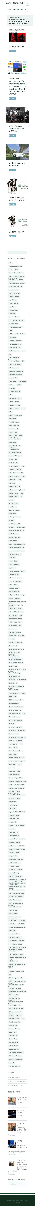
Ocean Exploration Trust (16, 757)
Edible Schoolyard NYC (16, 473)
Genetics (11, 520)
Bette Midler (13, 320)
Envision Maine (13, 493)
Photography (13, 778)
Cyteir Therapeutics (15, 415)
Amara (21, 273)
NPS (10, 747)
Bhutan (21, 320)
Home (8, 9)
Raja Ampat (12, 808)
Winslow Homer (14, 1049)
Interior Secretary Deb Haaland (15, 606)
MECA (16, 690)
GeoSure (11, 527)
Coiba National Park (15, 364)
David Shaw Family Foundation (14, 447)
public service (13, 805)
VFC (23, 1018)
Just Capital (12, 629)
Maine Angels (13, 646)
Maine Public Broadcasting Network (17, 670)
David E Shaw (13, 432)
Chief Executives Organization (13, 359)
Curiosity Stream (14, 408)
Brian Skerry (13, 337)
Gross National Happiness (17, 544)
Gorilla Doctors (13, 534)
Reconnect (12, 822)
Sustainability (13, 913)
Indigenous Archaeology (16, 595)
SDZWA (19, 869)
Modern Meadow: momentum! (17, 164)
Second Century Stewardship (13, 874)
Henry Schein (13, 561)
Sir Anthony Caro (18, 893)
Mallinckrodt (13, 683)
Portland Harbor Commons (17, 781)
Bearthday (12, 307)
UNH (10, 974)
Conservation (13, 378)
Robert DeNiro (13, 832)
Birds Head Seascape (15, 327)
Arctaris (20, 279)
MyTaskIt (11, 723)
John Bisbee (18, 622)
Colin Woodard (13, 368)
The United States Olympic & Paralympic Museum (17, 948)
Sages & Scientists (14, 842)
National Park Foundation (17, 730)
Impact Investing (14, 588)
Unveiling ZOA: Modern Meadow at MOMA (16, 128)
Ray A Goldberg (14, 815)
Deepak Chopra (14, 449)
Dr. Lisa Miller (13, 459)
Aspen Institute (13, 290)
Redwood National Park (16, 825)
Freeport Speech (14, 510)
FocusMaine (12, 507)
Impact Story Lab (14, 591)
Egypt (19, 479)
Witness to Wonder (15, 1056)
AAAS (10, 262)
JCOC (10, 622)
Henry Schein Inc (14, 564)
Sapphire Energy (14, 852)
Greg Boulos (13, 540)
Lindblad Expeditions (15, 642)
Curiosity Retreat (14, 405)
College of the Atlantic (16, 371)
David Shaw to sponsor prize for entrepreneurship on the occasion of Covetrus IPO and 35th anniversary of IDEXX (17, 86)
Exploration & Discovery (15, 1081)
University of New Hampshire (14, 996)
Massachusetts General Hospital (16, 687)
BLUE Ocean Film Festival (17, 334)
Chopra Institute (14, 361)
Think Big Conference (16, 954)
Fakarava (11, 500)
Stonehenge (13, 910)
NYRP (15, 747)
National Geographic (15, 727)
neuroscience (13, 744)
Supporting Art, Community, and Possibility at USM (22, 1128)
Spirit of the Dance (15, 900)
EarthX (19, 469)
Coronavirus (12, 381)
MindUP (22, 693)
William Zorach (13, 1046)
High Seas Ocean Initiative (17, 571)
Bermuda (12, 313)
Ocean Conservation (15, 751)
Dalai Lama (12, 418)
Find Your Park (13, 503)
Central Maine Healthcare (17, 351)
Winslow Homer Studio (16, 1052)
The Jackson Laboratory (16, 940)
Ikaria (16, 585)
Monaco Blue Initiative (16, 707)
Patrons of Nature (14, 771)
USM (19, 1005)
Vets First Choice (14, 1018)
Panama (11, 768)
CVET (23, 408)
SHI (10, 893)
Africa (10, 269)
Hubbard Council (14, 574)
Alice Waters (13, 273)
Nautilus (11, 740)
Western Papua (13, 1042)
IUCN (10, 612)
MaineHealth (21, 679)
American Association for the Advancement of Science (16, 278)
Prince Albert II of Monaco (17, 795)
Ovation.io (12, 764)
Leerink (11, 639)
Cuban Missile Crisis (15, 398)
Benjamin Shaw (14, 310)
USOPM (11, 1015)
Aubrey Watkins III (14, 293)
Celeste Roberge (14, 347)
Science (11, 866)
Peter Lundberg (14, 774)
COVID (19, 385)
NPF (21, 744)
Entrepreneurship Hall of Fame (16, 491)
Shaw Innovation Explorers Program (17, 887)
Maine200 (12, 679)
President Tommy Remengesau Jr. (14, 792)
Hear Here (12, 557)
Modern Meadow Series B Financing (17, 198)
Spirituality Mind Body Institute (15, 904)
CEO (10, 354)
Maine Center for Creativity (14, 653)
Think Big (12, 951)
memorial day (13, 693)
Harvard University (15, 554)
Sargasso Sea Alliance (16, 859)
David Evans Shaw (14, 439)
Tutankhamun (13, 961)
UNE (10, 968)
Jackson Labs (13, 615)
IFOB (10, 585)
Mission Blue (13, 696)
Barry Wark (12, 300)
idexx (19, 578)
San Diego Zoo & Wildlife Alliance (16, 850)
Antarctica (12, 279)
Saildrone (21, 846)
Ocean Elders (13, 754)
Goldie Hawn (21, 527)
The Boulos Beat (14, 934)
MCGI (10, 690)
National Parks (13, 734)
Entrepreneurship (14, 486)
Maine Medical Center (16, 662)
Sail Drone (12, 846)
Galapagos (12, 513)
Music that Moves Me (15, 720)
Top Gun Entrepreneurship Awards (17, 959)
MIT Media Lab (13, 700)
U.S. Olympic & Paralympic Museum (16, 965)
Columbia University (15, 374)
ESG (22, 493)
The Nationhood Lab (15, 944)
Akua (16, 269)
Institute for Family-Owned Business (17, 603)
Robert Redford (14, 835)
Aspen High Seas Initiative (17, 283)
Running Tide (13, 839)
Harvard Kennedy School (17, 547)
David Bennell (13, 429)
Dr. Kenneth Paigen (15, 456)
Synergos (22, 920)
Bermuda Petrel (14, 317)
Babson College (14, 296)
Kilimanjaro (12, 635)
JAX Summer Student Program (15, 620)
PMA (20, 778)
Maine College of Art (15, 659)
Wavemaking (13, 1039)
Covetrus (11, 385)
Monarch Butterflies (15, 710)
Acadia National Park (15, 266)
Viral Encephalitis (14, 1022)
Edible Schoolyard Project (17, 476)
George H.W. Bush (14, 523)
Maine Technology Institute (14, 674)
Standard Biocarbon (15, 907)
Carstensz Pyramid (15, 344)
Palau (19, 764)
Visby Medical (13, 1025)
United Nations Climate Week (16, 986)
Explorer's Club (13, 496)
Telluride (12, 930)
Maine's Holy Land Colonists (14, 677)
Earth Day (12, 469)
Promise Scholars (14, 798)
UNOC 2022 (12, 1005)
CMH (22, 361)
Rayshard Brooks (14, 818)
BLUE (10, 330)
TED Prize (21, 923)
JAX (20, 615)
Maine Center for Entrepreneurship (14, 657)
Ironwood (12, 608)
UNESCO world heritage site (16, 972)
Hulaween (12, 578)
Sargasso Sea (13, 856)
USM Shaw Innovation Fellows (15, 1013)
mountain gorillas (14, 713)
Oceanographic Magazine (17, 761)
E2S (23, 466)
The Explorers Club (15, 937)
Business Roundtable (15, 340)
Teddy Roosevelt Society (17, 927)
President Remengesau (16, 788)
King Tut (21, 635)
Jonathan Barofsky (15, 625)
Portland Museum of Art (16, 784)
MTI (23, 713)
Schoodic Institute (14, 862)
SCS (17, 866)
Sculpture (12, 869)
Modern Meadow (16, 46)
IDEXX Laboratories (15, 581)
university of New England (17, 991)
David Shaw (12, 442)
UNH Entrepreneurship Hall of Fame (17, 982)
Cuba (10, 395)
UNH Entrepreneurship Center (15, 979)
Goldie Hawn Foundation (16, 530)
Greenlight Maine (14, 537)
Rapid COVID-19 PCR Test (17, 812)
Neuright (19, 740)
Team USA (12, 923)
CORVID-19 (22, 381)
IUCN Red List (18, 612)
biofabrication (13, 323)
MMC (21, 700)
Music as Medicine (14, 717)
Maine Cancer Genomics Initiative (16, 650)
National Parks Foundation (17, 737)
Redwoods (12, 829)
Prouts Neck (12, 801)
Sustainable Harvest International (15, 918)
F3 (21, 496)
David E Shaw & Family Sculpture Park (15, 437)
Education (12, 479)
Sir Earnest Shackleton (16, 896)
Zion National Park (14, 1066)
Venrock (18, 1015)
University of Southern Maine (15, 1003)
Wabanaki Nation (14, 1029)
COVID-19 (12, 388)
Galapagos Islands (14, 517)
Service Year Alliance (15, 876)
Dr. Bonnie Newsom (15, 452)
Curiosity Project (14, 401)
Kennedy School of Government (14, 633)
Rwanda (22, 839)
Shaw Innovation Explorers (17, 883)
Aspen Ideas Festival (15, 286)
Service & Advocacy (13, 1085)
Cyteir (11, 412)
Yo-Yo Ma (11, 1062)
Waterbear (12, 1032)
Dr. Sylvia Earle (13, 462)
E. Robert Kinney (14, 466)
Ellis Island (12, 483)
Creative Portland (14, 391)
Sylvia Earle (12, 920)
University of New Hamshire (14, 999)
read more (12, 51)
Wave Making (13, 1035)
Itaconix (19, 608)
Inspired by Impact (14, 598)
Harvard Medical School (16, 551)
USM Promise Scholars (16, 1008)
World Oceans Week (15, 1059)
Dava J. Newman (14, 422)
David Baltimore (14, 425)
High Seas (12, 568)
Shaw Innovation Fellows (16, 890)
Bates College (13, 303)
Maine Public (13, 666)
